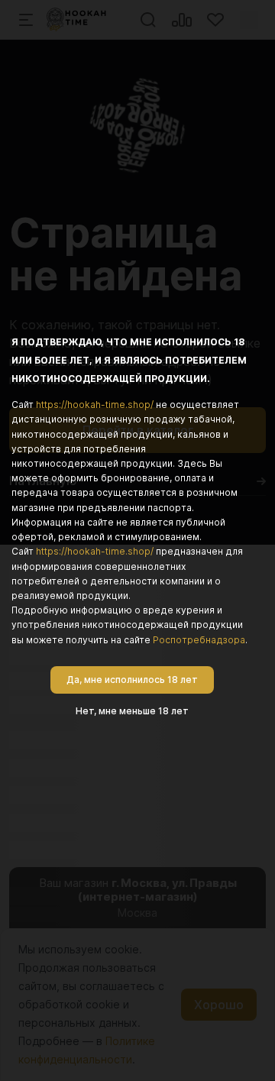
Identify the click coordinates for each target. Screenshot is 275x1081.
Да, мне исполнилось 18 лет (132, 679)
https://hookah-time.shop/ (95, 404)
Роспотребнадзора (199, 640)
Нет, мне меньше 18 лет (132, 711)
